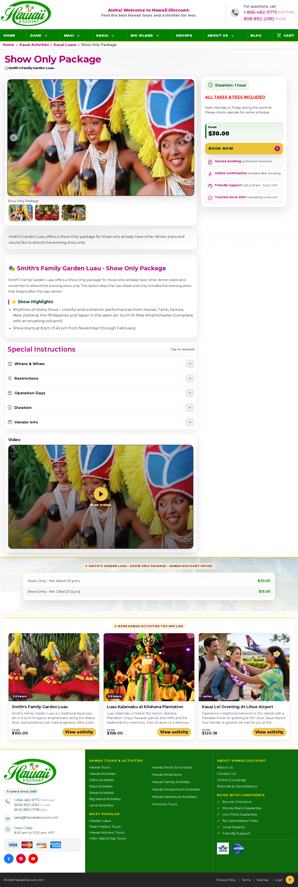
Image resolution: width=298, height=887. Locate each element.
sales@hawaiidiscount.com (36, 817)
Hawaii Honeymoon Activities (176, 789)
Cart (286, 35)
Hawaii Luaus (100, 821)
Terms (246, 880)
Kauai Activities (34, 45)
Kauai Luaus (65, 45)
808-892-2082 (265, 18)
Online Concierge (231, 780)
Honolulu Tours (164, 804)
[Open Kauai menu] (113, 35)
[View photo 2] (47, 213)
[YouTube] (33, 858)
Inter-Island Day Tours (107, 838)
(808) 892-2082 (32, 805)
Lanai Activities (101, 805)
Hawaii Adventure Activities (174, 797)
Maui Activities (101, 786)
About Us (217, 35)
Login (279, 880)
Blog (255, 35)
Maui (69, 35)
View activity (79, 732)
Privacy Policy (226, 880)
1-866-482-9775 (269, 12)
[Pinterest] (21, 858)
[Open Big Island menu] (158, 35)
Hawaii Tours (99, 767)
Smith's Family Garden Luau (40, 706)
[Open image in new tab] (101, 138)
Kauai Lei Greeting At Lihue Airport (237, 706)
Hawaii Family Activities (171, 782)
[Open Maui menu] (78, 35)
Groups (184, 35)
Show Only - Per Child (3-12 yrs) (54, 592)
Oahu (35, 35)
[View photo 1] (20, 213)
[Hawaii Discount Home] (30, 772)
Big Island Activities (105, 799)
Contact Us (226, 774)
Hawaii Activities (102, 774)
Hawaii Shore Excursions (172, 767)
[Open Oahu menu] (46, 35)
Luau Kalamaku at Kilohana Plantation (145, 706)
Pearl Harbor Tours (105, 826)
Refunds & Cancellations (237, 786)
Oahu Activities (101, 780)
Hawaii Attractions (167, 774)
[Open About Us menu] (232, 35)
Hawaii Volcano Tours (106, 832)
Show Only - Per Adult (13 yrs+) (54, 581)
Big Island (142, 35)
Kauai (102, 35)
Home (9, 35)
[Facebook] (9, 858)
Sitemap (263, 880)
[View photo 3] (74, 213)
